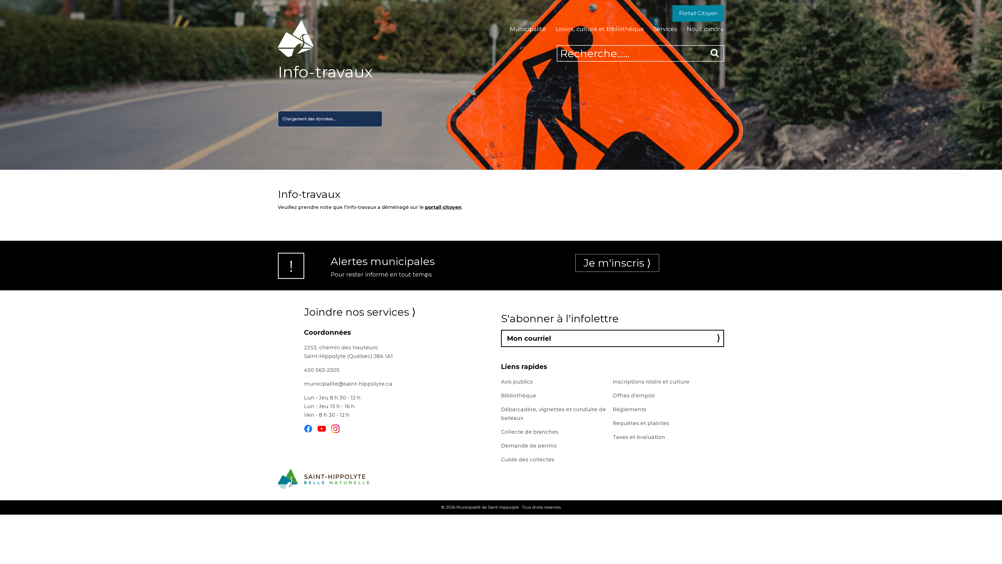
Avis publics (517, 382)
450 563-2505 (321, 370)
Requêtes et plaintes (641, 423)
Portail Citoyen (698, 13)
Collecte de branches (529, 432)
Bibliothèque (518, 395)
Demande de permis (529, 446)
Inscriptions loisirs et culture (651, 382)
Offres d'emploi (634, 395)
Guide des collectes (527, 459)
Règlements (629, 409)
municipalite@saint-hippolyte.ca (348, 384)
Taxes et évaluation (639, 437)
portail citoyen (443, 207)
